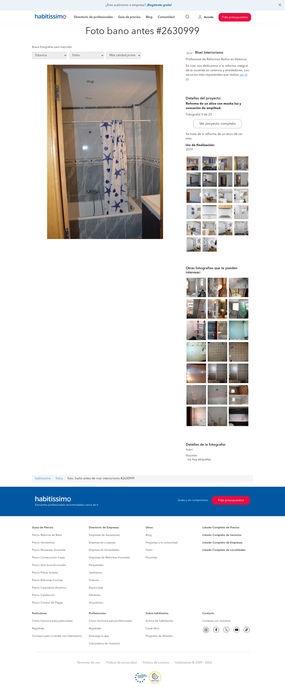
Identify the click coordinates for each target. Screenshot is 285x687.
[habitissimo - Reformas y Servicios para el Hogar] (50, 17)
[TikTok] (246, 629)
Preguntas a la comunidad (162, 542)
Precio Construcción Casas (48, 557)
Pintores (94, 580)
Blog (149, 535)
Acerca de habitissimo (159, 621)
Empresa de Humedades (104, 550)
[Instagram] (205, 629)
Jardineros (95, 572)
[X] (226, 629)
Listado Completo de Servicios (221, 535)
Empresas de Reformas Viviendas (109, 557)
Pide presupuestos (235, 17)
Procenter (151, 557)
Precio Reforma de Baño (47, 535)
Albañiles (94, 595)
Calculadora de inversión (104, 643)
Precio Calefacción (43, 595)
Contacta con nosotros (216, 621)
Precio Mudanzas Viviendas (49, 550)
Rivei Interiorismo (209, 52)
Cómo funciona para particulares (52, 621)
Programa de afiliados (159, 636)
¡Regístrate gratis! (159, 5)
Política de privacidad (121, 662)
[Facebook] (216, 629)
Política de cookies (156, 662)
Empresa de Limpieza (102, 542)
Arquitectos (96, 602)
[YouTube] (236, 629)
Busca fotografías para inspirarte (52, 47)
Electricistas (96, 587)
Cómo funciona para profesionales (110, 621)
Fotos (149, 550)
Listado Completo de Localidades (223, 550)
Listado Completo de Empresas (222, 542)
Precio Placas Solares (45, 572)
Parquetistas (96, 565)
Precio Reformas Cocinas (47, 580)
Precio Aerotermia (43, 542)
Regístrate (38, 628)
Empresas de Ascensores (104, 535)
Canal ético (153, 628)
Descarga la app (99, 636)
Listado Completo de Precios (220, 527)
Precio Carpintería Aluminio (49, 587)
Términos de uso (88, 662)
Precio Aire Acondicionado (49, 565)
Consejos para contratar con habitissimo (57, 636)
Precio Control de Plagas (47, 602)
